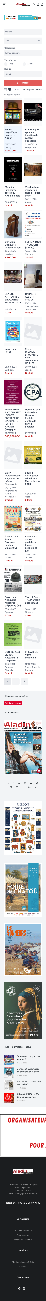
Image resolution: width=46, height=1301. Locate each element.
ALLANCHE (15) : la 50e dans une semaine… (28, 1095)
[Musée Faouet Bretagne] (23, 975)
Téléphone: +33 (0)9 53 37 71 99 (23, 1203)
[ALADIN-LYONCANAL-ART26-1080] (23, 1038)
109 (29, 787)
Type (10, 64)
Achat (29, 64)
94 (25, 783)
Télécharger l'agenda (13, 703)
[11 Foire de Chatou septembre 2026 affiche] (23, 916)
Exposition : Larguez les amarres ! (28, 1057)
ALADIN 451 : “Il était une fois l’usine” (29, 1083)
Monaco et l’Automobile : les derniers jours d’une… (29, 1070)
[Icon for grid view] (9, 90)
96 (37, 783)
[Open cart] (42, 4)
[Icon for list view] (5, 90)
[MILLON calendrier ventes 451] (23, 854)
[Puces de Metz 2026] (23, 19)
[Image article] (9, 1060)
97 (11, 787)
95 (31, 783)
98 (17, 787)
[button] (4, 4)
